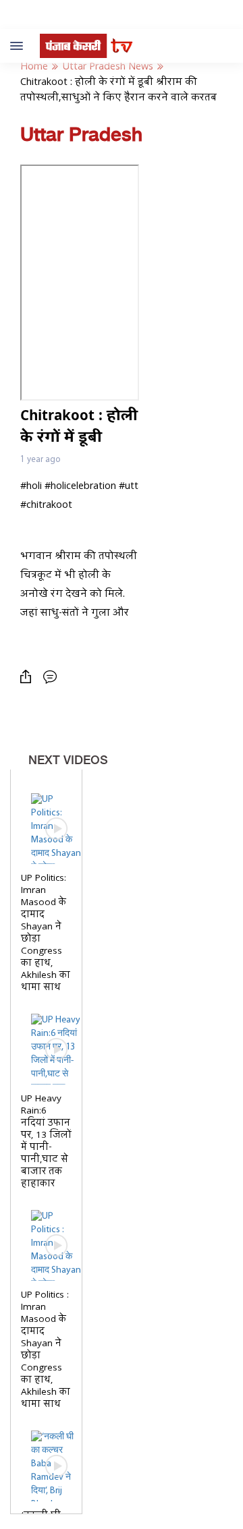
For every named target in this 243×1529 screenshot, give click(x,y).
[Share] (29, 677)
